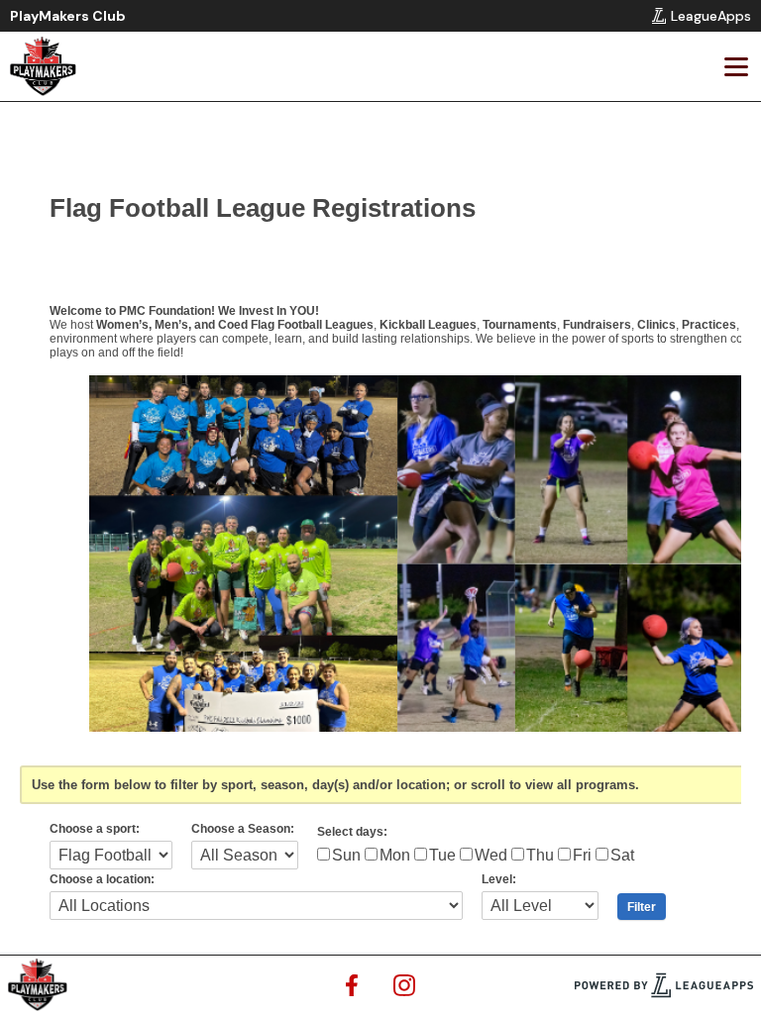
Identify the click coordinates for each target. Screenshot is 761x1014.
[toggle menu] (735, 66)
